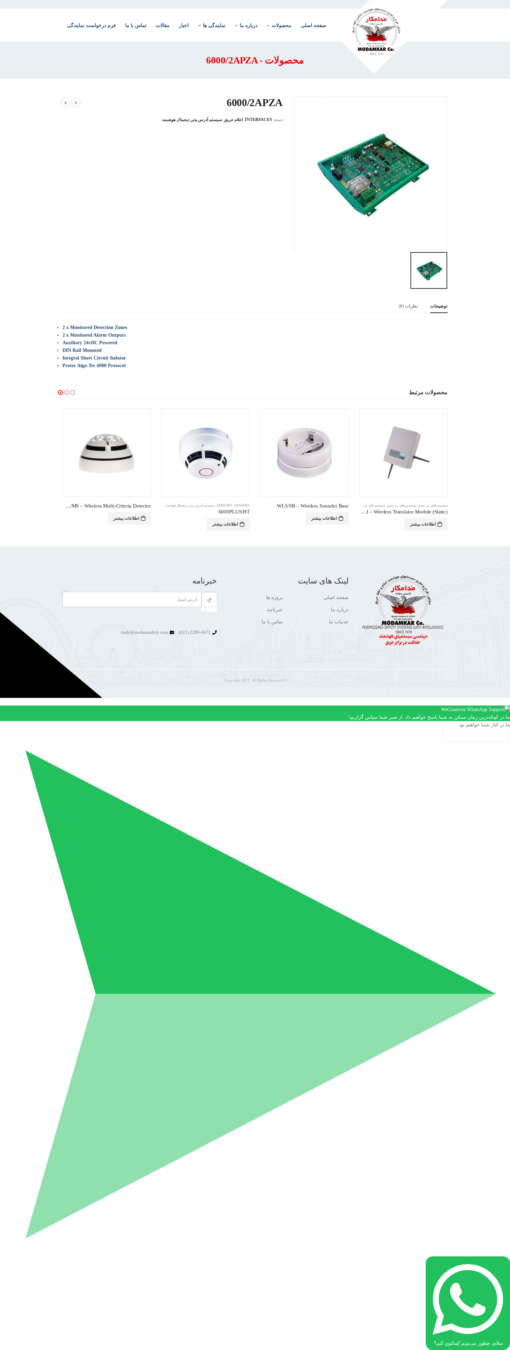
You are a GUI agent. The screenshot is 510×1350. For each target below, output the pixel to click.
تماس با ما (135, 25)
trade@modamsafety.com (144, 632)
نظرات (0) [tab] (408, 306)
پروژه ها (274, 597)
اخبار (184, 25)
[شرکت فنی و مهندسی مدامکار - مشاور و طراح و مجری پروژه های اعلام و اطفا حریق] (391, 36)
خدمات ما (339, 621)
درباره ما (248, 25)
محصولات (281, 25)
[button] (60, 392)
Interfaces (258, 119)
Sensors (323, 505)
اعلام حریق (233, 119)
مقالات (163, 25)
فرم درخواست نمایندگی (91, 25)
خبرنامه (275, 609)
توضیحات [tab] (439, 306)
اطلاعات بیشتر (423, 518)
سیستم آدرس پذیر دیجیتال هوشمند (192, 119)
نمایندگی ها (214, 25)
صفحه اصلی (313, 25)
